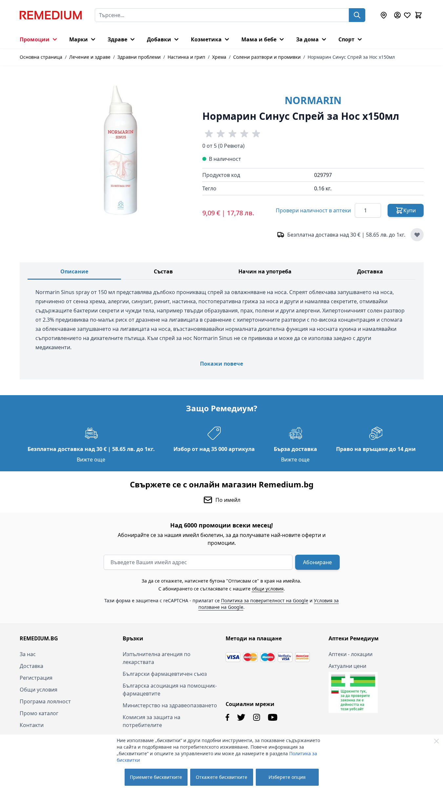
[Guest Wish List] (407, 15)
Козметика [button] (206, 39)
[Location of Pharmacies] (383, 15)
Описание (74, 271)
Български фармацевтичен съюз (165, 673)
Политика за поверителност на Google (264, 600)
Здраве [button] (117, 39)
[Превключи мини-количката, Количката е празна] (418, 15)
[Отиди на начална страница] (51, 15)
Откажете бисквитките (221, 777)
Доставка (370, 271)
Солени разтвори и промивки (267, 57)
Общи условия (38, 689)
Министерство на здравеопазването (170, 705)
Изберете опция (287, 777)
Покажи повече (221, 363)
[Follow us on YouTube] (272, 717)
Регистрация (36, 677)
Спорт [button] (346, 39)
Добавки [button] (159, 39)
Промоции (35, 39)
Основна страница (41, 57)
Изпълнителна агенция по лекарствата (157, 658)
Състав (163, 271)
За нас (28, 654)
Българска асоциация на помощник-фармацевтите (170, 689)
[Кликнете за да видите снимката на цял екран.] (123, 150)
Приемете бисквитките (156, 777)
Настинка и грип (186, 57)
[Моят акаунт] (397, 15)
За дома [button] (307, 39)
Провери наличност (313, 210)
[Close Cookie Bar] (436, 741)
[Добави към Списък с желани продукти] (417, 234)
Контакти (32, 725)
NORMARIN (313, 100)
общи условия (268, 589)
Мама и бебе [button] (258, 39)
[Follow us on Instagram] (256, 717)
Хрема (219, 57)
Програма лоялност (45, 701)
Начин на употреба (265, 271)
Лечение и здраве (90, 57)
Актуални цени (347, 666)
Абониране (317, 562)
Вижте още (91, 459)
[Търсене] (357, 15)
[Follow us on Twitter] (241, 717)
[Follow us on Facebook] (227, 717)
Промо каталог (39, 713)
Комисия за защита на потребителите (151, 721)
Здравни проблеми (139, 57)
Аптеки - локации (351, 654)
